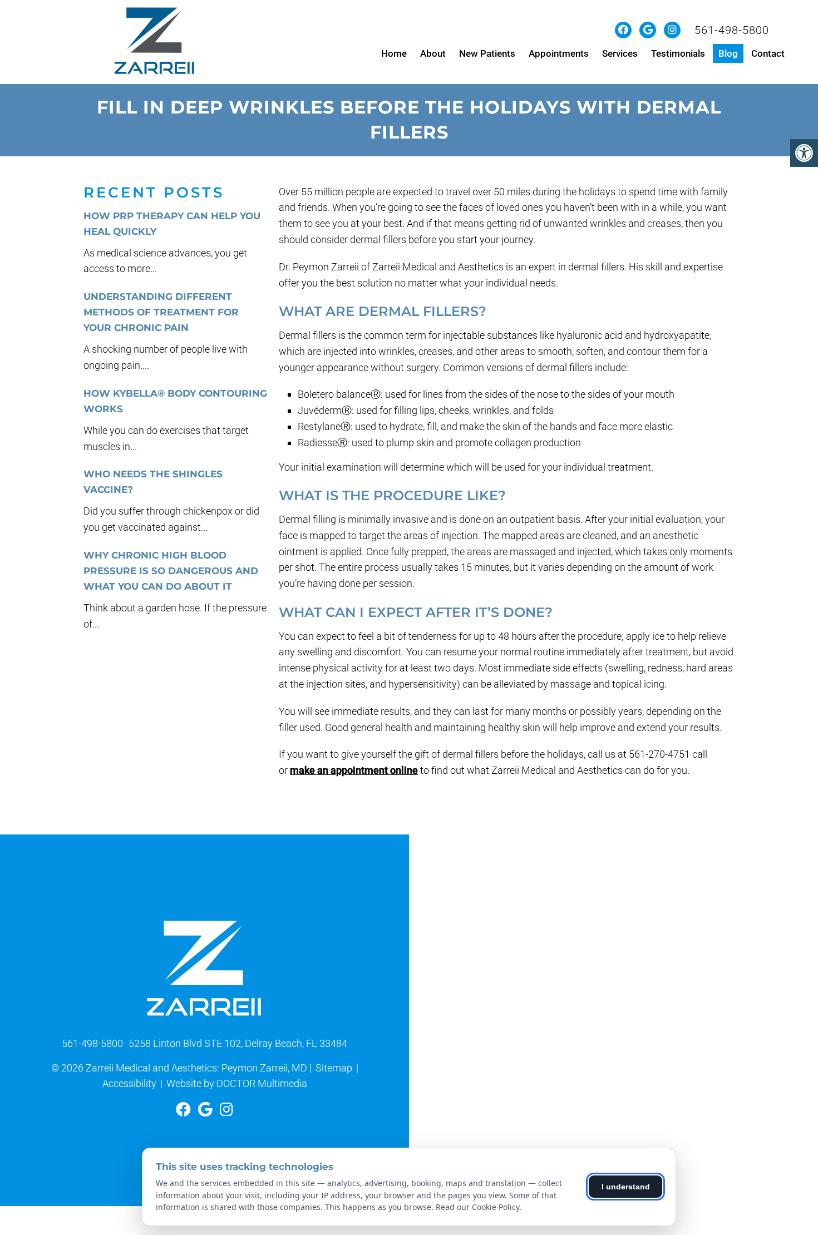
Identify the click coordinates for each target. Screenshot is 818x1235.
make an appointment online (354, 770)
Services (620, 53)
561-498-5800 (731, 30)
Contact (768, 53)
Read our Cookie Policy (477, 1207)
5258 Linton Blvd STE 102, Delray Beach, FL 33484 (238, 1043)
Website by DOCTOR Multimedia (236, 1083)
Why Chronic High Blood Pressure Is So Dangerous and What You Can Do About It (170, 571)
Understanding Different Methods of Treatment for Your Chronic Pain (161, 312)
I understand (626, 1186)
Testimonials (678, 53)
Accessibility (129, 1083)
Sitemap (334, 1068)
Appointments (559, 53)
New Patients (487, 53)
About (433, 53)
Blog (728, 53)
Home (394, 53)
